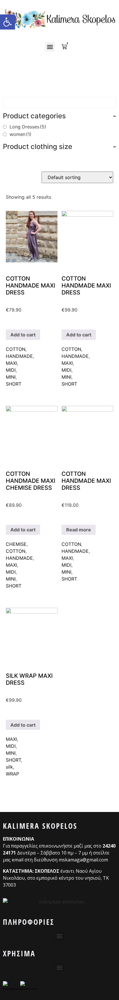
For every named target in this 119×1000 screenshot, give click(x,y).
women (20, 134)
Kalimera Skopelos (40, 826)
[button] (50, 46)
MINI (11, 377)
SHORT (13, 384)
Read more (78, 530)
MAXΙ (11, 363)
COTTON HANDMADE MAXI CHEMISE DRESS (30, 480)
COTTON (15, 349)
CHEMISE (16, 544)
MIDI (11, 370)
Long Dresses (28, 127)
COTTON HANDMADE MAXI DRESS (30, 285)
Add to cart (23, 335)
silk (9, 767)
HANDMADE (19, 356)
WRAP (12, 774)
